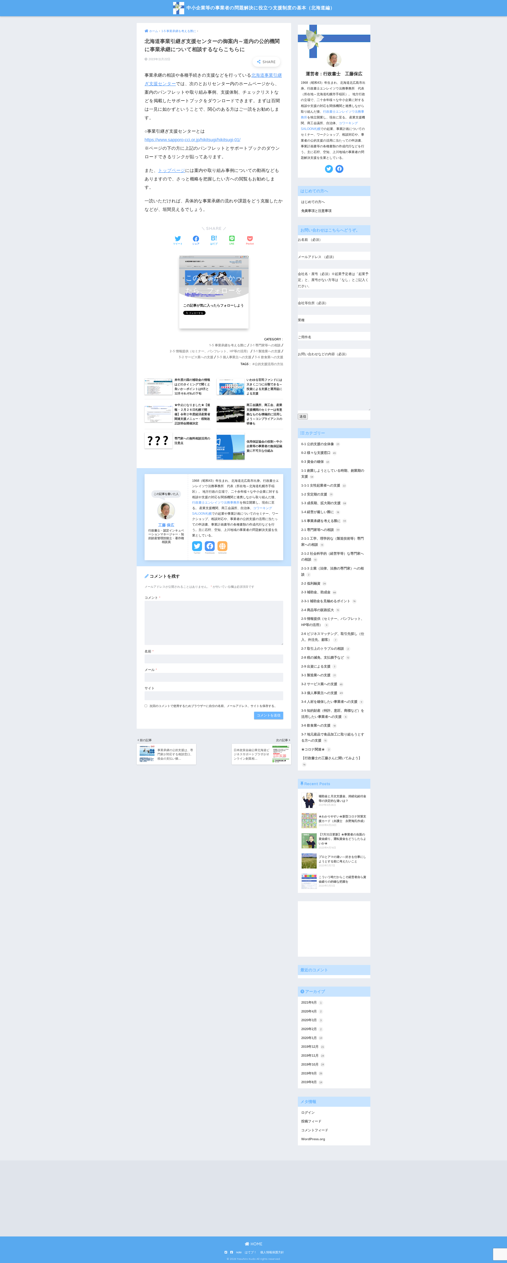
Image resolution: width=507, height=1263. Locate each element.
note (239, 1252)
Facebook (210, 552)
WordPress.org (313, 1139)
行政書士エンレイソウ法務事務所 (216, 502)
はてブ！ (251, 1252)
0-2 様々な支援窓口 (318, 453)
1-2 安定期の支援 (316, 494)
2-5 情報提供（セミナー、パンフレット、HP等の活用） (210, 351)
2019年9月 (311, 1073)
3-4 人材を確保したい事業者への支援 (331, 702)
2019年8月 (311, 1082)
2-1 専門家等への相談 (265, 345)
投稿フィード (311, 1121)
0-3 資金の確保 (315, 462)
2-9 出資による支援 (318, 666)
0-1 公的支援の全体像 (320, 444)
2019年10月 (312, 1064)
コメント (152, 598)
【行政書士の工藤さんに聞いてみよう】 (331, 761)
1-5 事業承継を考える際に (228, 345)
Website (222, 552)
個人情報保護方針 (272, 1252)
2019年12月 (312, 1047)
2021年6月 (311, 1002)
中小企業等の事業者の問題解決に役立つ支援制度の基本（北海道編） (260, 7)
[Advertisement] (334, 929)
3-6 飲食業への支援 (269, 357)
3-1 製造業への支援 (267, 351)
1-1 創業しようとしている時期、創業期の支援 (332, 474)
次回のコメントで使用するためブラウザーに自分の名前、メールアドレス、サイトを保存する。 (213, 706)
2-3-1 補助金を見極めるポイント (328, 601)
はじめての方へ (313, 202)
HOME (255, 1243)
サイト (150, 688)
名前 (149, 651)
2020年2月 (311, 1029)
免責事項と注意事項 (316, 211)
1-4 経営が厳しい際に (320, 512)
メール (151, 670)
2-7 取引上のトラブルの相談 (325, 649)
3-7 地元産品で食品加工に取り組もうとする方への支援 (332, 737)
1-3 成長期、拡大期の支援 (323, 503)
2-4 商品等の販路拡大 (320, 610)
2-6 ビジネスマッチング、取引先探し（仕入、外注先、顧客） (332, 637)
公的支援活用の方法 (269, 364)
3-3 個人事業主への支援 (234, 357)
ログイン (308, 1112)
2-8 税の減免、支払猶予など (325, 657)
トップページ (171, 170)
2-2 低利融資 (313, 583)
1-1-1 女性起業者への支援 (323, 485)
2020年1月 (311, 1038)
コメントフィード (314, 1130)
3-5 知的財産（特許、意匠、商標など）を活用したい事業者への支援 (332, 714)
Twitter (197, 552)
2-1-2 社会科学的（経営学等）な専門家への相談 (332, 557)
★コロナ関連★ (315, 749)
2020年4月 (311, 1011)
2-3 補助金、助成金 (318, 592)
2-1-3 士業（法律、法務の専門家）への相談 (332, 571)
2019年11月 (312, 1055)
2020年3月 (311, 1020)
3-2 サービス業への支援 (196, 357)
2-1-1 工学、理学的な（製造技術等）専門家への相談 (332, 542)
